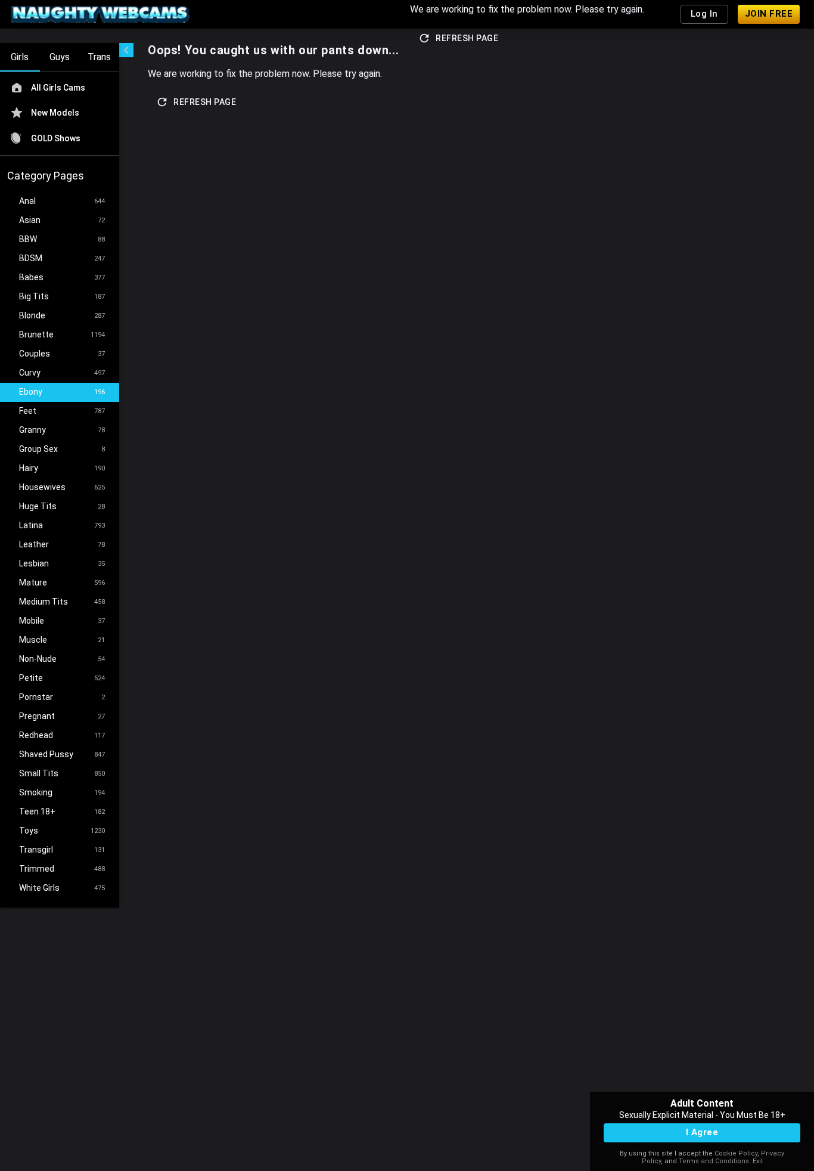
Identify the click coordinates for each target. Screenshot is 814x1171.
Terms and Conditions (714, 1161)
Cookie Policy (735, 1153)
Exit (758, 1161)
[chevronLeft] (126, 50)
